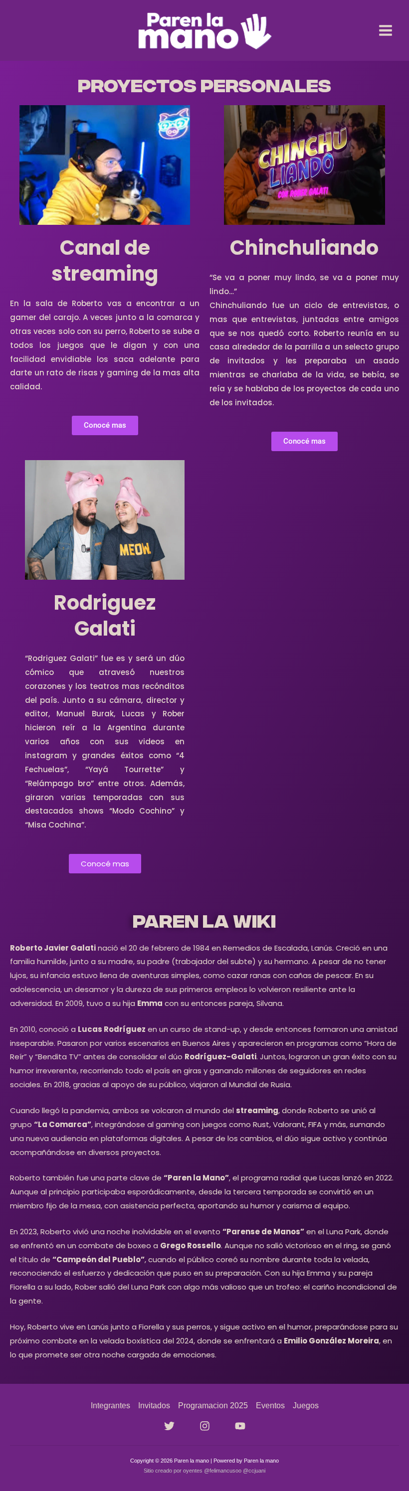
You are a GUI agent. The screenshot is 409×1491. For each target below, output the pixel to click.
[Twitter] (169, 1426)
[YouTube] (240, 1426)
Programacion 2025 (213, 1405)
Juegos (306, 1405)
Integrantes (110, 1405)
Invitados (154, 1405)
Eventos (270, 1405)
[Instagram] (205, 1426)
